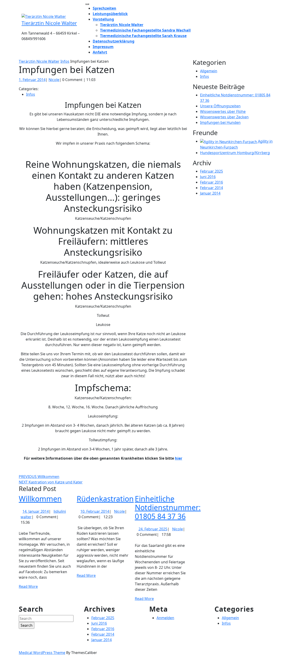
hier (178, 458)
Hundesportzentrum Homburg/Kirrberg (235, 152)
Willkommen (40, 499)
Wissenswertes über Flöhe (223, 111)
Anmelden (165, 617)
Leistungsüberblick (110, 13)
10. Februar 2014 (94, 511)
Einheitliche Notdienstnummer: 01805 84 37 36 (168, 507)
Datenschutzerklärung (113, 41)
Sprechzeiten (104, 8)
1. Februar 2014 (32, 79)
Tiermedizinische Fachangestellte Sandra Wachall (145, 30)
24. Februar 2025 (152, 529)
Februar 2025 (211, 171)
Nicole (54, 79)
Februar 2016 (211, 182)
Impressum (103, 46)
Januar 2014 (210, 193)
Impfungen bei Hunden (220, 122)
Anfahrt (100, 52)
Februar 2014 (211, 187)
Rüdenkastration (105, 499)
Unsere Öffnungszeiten (220, 105)
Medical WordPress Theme (42, 652)
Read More (28, 586)
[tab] (87, 4)
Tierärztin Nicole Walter (49, 22)
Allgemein (208, 70)
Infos (64, 61)
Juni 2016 (208, 176)
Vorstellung (103, 19)
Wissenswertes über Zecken (224, 116)
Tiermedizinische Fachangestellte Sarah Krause (143, 35)
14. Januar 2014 (35, 511)
